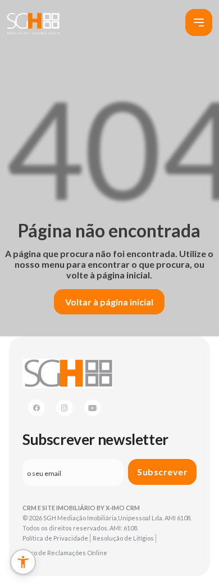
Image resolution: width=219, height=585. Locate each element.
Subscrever (162, 471)
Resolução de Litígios (123, 538)
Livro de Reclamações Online (64, 552)
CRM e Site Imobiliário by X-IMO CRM (81, 507)
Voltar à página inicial (109, 301)
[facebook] (36, 407)
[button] (23, 562)
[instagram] (64, 407)
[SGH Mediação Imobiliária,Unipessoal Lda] (33, 22)
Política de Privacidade (55, 538)
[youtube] (92, 407)
